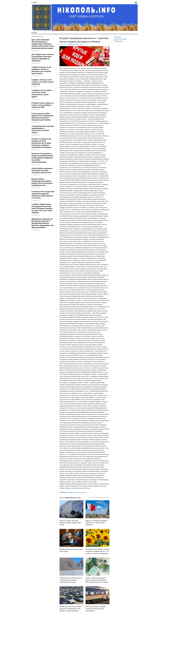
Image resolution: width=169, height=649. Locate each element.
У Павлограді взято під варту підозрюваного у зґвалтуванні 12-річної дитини (43, 129)
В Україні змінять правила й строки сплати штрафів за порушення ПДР (43, 105)
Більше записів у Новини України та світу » (98, 497)
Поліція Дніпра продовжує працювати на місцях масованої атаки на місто (42, 171)
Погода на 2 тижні (120, 39)
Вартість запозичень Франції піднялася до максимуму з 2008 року (96, 522)
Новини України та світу (75, 44)
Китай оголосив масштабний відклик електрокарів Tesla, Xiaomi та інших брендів (70, 608)
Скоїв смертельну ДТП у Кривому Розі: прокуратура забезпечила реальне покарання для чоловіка (42, 117)
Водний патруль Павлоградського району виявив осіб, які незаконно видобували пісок (42, 182)
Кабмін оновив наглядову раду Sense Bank (71, 550)
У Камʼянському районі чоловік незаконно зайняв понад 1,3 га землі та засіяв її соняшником (97, 551)
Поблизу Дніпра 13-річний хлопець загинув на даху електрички (95, 608)
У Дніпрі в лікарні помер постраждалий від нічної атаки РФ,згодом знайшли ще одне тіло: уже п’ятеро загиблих (42, 208)
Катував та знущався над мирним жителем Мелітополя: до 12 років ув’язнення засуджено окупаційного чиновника (41, 143)
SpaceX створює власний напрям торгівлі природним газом (70, 522)
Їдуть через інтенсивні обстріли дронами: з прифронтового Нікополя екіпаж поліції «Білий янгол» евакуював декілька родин (43, 44)
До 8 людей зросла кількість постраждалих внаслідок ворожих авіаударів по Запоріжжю (43, 58)
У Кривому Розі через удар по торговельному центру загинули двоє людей (71, 580)
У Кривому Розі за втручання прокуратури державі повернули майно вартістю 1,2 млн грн (43, 195)
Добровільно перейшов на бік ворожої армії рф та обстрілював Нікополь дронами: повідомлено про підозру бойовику (43, 223)
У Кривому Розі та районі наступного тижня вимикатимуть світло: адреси (41, 93)
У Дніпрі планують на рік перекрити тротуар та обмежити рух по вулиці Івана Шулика (41, 70)
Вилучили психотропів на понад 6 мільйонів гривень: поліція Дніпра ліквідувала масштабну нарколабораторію (42, 158)
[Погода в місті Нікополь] (127, 37)
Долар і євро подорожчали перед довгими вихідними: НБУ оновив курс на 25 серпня (97, 580)
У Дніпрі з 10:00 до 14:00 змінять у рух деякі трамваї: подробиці (43, 82)
